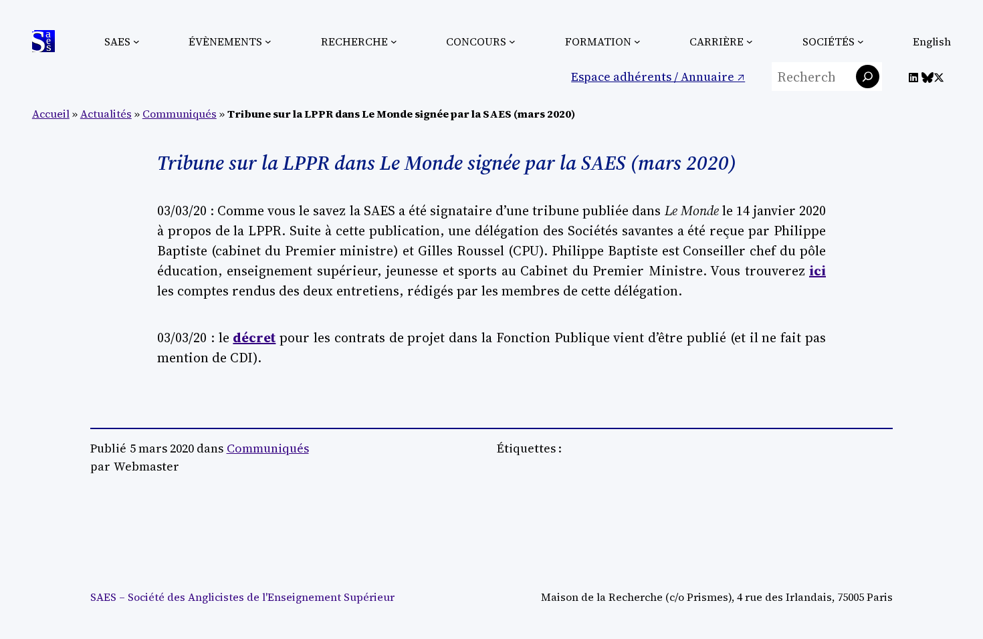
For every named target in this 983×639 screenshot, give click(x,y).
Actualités (106, 113)
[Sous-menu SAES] (136, 41)
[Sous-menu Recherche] (394, 41)
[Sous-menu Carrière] (749, 41)
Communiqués (179, 113)
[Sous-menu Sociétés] (860, 41)
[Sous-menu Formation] (637, 41)
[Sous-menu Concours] (512, 41)
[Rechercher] (867, 76)
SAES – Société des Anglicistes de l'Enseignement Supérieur (242, 597)
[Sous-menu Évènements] (268, 41)
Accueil (51, 113)
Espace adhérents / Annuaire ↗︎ (658, 76)
